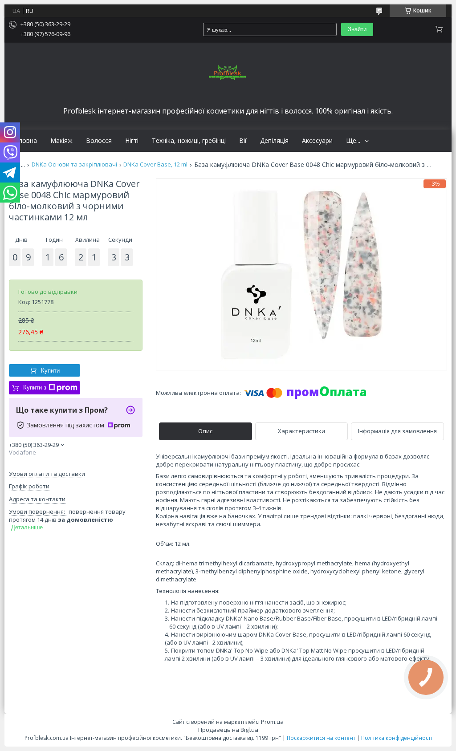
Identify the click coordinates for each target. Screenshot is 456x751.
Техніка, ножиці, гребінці (189, 141)
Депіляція (274, 141)
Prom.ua (272, 722)
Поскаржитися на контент (321, 738)
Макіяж (61, 141)
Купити (50, 370)
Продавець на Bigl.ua (228, 730)
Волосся (99, 141)
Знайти (357, 29)
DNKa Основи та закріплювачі (74, 164)
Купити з (34, 387)
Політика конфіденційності (396, 738)
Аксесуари (317, 141)
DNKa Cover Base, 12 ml (155, 164)
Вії (243, 141)
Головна (24, 141)
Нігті (131, 141)
